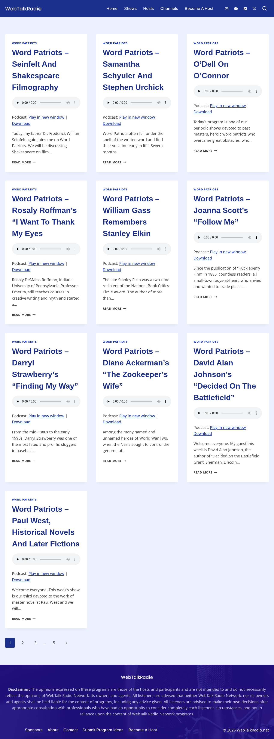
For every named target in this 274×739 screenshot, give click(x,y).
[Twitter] (254, 8)
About (53, 730)
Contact (70, 730)
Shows (130, 8)
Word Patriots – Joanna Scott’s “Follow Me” (222, 210)
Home (112, 8)
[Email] (226, 8)
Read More (24, 162)
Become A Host (199, 8)
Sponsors (34, 730)
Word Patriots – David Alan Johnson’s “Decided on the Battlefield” (225, 374)
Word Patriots (24, 43)
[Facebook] (236, 8)
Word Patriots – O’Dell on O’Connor (222, 64)
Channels (169, 8)
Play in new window (46, 117)
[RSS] (245, 8)
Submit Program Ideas (103, 730)
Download (21, 123)
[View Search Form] (264, 8)
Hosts (148, 8)
